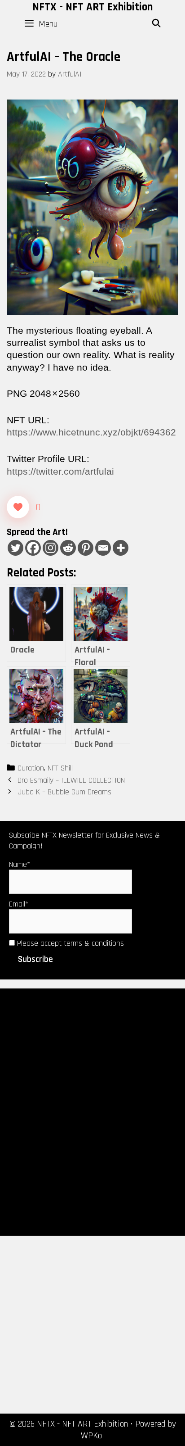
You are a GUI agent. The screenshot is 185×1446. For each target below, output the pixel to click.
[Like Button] (18, 507)
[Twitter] (15, 548)
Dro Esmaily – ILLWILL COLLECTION (71, 780)
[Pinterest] (85, 548)
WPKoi (92, 1435)
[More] (120, 548)
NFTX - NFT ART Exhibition (92, 7)
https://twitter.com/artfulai (60, 471)
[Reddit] (68, 548)
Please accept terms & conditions (69, 943)
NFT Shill (60, 768)
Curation (31, 768)
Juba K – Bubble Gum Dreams (64, 792)
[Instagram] (50, 548)
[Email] (103, 548)
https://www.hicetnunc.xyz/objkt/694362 (91, 432)
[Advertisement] (92, 1111)
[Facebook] (33, 548)
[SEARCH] (156, 24)
